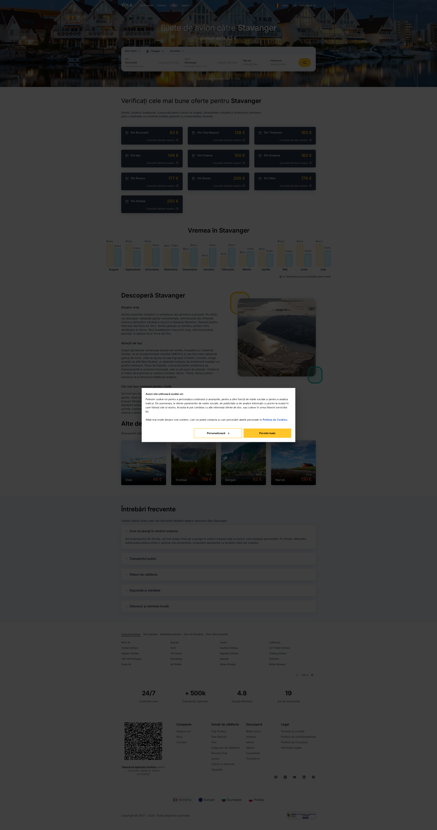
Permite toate (267, 433)
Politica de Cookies (275, 419)
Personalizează (216, 433)
